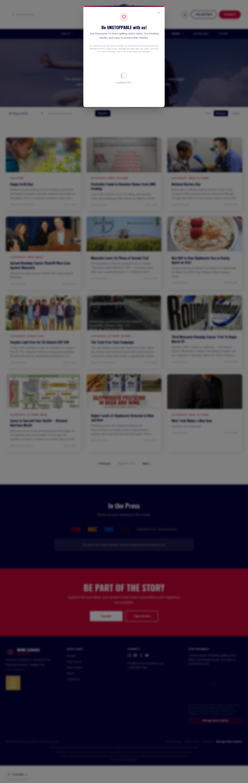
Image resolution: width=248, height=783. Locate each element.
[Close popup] (159, 13)
